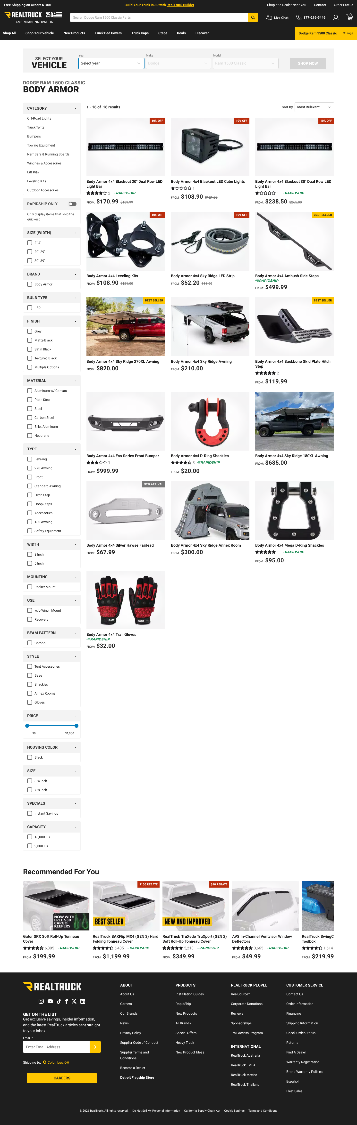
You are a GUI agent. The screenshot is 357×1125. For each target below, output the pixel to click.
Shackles (41, 684)
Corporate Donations (247, 1004)
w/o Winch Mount (47, 610)
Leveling (40, 459)
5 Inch (39, 563)
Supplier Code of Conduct (139, 1042)
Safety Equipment (47, 531)
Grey (38, 331)
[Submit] (95, 1047)
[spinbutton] (34, 733)
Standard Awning (47, 486)
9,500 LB (41, 846)
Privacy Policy (130, 1033)
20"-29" (39, 252)
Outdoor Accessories (43, 190)
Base (38, 675)
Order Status (343, 5)
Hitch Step (42, 495)
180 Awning (43, 522)
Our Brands (128, 1013)
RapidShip (183, 1004)
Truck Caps (140, 33)
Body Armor (43, 284)
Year (82, 55)
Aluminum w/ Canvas (50, 391)
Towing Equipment (41, 145)
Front (38, 477)
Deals (181, 33)
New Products (74, 33)
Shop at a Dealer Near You (286, 5)
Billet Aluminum (46, 427)
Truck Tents (35, 127)
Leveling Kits (36, 181)
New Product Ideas (190, 1052)
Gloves (39, 702)
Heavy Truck (185, 1042)
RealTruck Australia (245, 1055)
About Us (127, 994)
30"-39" (39, 261)
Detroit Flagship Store (137, 1077)
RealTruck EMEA (243, 1065)
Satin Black (42, 349)
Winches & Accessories (44, 163)
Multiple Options (46, 367)
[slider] (27, 726)
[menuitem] (9, 33)
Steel (38, 409)
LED (37, 308)
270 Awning (43, 468)
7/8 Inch (40, 790)
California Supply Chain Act (202, 1110)
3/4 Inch (40, 781)
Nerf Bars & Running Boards (48, 154)
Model (217, 55)
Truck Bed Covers (108, 33)
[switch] (51, 204)
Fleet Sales (294, 1091)
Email (28, 1038)
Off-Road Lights (39, 118)
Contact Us (294, 994)
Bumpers (34, 136)
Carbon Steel (44, 418)
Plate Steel (42, 400)
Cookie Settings (234, 1110)
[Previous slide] (28, 921)
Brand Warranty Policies (304, 1072)
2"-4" (37, 243)
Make (149, 55)
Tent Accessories (47, 666)
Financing (293, 1013)
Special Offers (186, 1033)
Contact (320, 5)
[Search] (253, 17)
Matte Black (43, 340)
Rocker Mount (45, 587)
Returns (292, 1042)
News (124, 1023)
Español (292, 1081)
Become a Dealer (132, 1068)
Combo (39, 643)
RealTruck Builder (180, 5)
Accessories (43, 513)
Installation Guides (190, 994)
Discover (202, 33)
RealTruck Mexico (244, 1075)
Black (38, 757)
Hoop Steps (43, 504)
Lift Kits (33, 172)
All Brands (183, 1023)
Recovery (41, 619)
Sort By (287, 107)
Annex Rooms (44, 693)
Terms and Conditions (262, 1110)
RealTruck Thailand (245, 1084)
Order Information (300, 1004)
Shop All (9, 33)
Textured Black (45, 358)
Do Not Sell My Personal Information (156, 1110)
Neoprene (41, 435)
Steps (162, 33)
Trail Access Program (247, 1033)
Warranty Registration (303, 1062)
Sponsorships (241, 1023)
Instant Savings (46, 813)
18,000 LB (42, 837)
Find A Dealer (296, 1052)
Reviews (237, 1013)
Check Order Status (300, 1033)
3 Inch (39, 554)
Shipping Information (302, 1023)
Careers (126, 1004)
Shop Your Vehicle (40, 33)
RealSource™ (240, 994)
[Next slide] (329, 921)
